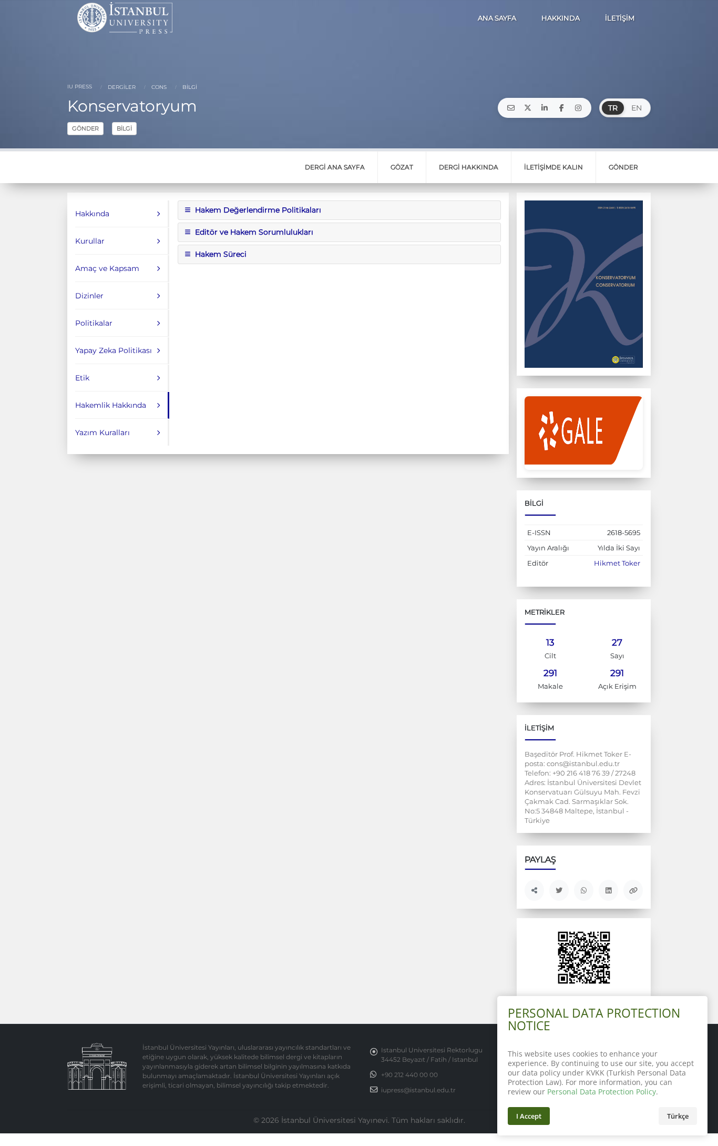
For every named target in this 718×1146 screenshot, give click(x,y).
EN (636, 108)
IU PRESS (79, 86)
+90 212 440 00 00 (409, 1075)
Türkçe (678, 1116)
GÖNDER (85, 128)
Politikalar (93, 323)
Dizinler (89, 295)
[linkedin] (544, 108)
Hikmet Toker (617, 563)
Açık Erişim (617, 686)
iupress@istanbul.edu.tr (418, 1090)
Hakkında (92, 213)
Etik (82, 378)
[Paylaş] (534, 890)
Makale (550, 686)
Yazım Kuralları (102, 432)
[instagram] (578, 108)
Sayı (617, 656)
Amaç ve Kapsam (107, 268)
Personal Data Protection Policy (601, 1092)
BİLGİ (124, 128)
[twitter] (527, 108)
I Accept (528, 1116)
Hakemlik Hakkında (110, 405)
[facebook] (561, 108)
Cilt (550, 656)
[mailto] (511, 108)
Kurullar (90, 241)
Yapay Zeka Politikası (113, 350)
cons (158, 87)
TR (613, 108)
